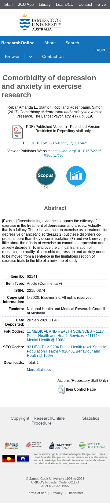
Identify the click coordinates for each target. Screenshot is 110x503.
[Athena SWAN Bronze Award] (11, 445)
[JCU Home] (41, 21)
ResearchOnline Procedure (48, 420)
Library (45, 4)
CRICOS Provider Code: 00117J (55, 482)
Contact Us (53, 56)
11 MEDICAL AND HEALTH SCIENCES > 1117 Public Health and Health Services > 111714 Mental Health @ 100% (65, 335)
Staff (8, 4)
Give (101, 4)
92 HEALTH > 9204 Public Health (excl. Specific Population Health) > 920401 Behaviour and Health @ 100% (66, 351)
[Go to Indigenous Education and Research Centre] (9, 459)
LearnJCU (64, 4)
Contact (85, 4)
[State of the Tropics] (92, 445)
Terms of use (36, 493)
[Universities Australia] (60, 445)
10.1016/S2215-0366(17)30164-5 (59, 143)
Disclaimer (75, 493)
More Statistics (39, 369)
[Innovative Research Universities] (33, 445)
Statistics (90, 418)
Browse (12, 56)
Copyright (20, 418)
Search (72, 42)
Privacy (57, 493)
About (50, 42)
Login (99, 49)
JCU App (26, 4)
